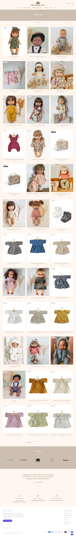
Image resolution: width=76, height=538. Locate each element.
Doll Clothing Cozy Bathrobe (38, 159)
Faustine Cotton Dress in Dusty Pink (14, 297)
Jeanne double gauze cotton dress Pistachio (38, 434)
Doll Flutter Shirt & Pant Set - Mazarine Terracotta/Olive (62, 194)
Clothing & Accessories (37, 7)
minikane (11, 11)
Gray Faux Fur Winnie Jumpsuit (62, 366)
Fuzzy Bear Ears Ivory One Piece (14, 366)
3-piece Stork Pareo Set (14, 56)
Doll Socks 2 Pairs (62, 229)
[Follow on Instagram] (6, 527)
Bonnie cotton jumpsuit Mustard (14, 125)
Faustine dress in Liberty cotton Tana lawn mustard (62, 332)
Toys (20, 7)
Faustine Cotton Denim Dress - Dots (38, 263)
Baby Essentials (26, 7)
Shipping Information (68, 515)
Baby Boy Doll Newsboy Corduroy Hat (38, 56)
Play (56, 7)
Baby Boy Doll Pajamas (62, 56)
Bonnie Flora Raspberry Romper (38, 125)
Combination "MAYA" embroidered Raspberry (14, 159)
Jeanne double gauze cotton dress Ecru (61, 400)
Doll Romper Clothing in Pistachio (14, 229)
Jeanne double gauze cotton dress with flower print (62, 434)
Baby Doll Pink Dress (14, 91)
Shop (7, 11)
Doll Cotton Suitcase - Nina (62, 159)
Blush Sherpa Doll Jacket (62, 91)
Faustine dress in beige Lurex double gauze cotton (38, 332)
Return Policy (67, 521)
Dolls (52, 7)
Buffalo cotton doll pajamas (62, 125)
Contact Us (66, 523)
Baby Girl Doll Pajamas (38, 91)
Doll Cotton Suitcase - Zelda (14, 193)
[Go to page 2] (47, 441)
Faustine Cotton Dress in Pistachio (38, 297)
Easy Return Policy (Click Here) (38, 500)
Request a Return (68, 513)
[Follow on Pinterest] (9, 527)
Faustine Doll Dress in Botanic (61, 297)
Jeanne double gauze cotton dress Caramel (38, 400)
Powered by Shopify (18, 533)
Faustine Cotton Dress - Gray (14, 263)
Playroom (46, 7)
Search (65, 517)
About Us (66, 519)
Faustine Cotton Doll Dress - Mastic (62, 263)
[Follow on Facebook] (3, 527)
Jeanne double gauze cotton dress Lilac (14, 434)
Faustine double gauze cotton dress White (14, 332)
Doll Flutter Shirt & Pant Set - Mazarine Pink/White (38, 193)
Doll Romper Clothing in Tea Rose (38, 229)
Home (4, 11)
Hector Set (14, 400)
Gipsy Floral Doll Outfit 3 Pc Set (38, 366)
